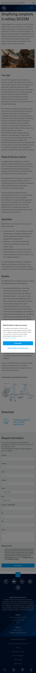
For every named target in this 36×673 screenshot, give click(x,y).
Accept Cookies (18, 343)
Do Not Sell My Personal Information (18, 348)
